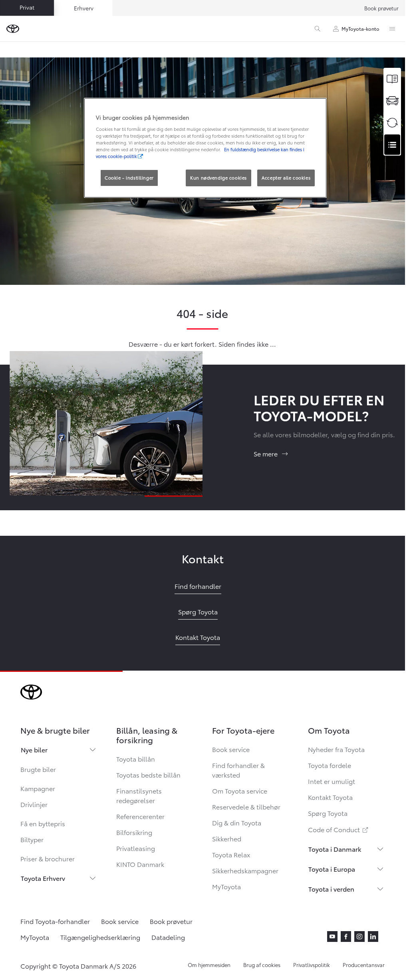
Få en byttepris (42, 823)
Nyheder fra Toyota (336, 749)
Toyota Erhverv (43, 877)
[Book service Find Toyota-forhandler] (392, 145)
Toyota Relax (231, 854)
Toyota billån (135, 758)
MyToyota (226, 886)
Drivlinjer (34, 804)
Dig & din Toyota (236, 822)
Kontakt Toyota (330, 796)
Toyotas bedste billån (148, 774)
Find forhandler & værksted (238, 769)
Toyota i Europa (331, 868)
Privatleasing (135, 848)
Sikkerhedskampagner (245, 870)
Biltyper (32, 839)
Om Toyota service (239, 790)
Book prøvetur (381, 8)
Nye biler (34, 749)
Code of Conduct (338, 829)
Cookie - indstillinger (129, 177)
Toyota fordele (329, 765)
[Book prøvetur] (392, 101)
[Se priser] (392, 79)
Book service (231, 749)
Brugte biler (38, 769)
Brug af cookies (261, 964)
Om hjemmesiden (209, 964)
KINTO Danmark (140, 863)
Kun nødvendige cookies (218, 177)
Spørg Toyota (327, 812)
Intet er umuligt (331, 781)
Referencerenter (140, 816)
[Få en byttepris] (392, 123)
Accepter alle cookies (286, 177)
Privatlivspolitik (311, 964)
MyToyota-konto (360, 28)
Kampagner (37, 788)
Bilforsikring (134, 832)
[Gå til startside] (12, 28)
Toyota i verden (331, 888)
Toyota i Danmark (334, 848)
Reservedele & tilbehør (246, 806)
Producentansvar (364, 964)
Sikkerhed (226, 838)
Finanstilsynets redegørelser (139, 795)
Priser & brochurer (47, 858)
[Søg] (318, 28)
